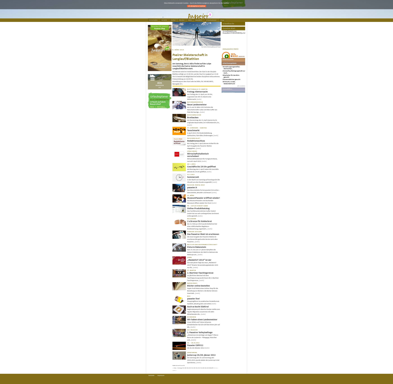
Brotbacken (192, 117)
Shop (222, 20)
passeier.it (192, 187)
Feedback (167, 17)
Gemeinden (153, 20)
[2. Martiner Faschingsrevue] (179, 277)
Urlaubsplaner (211, 20)
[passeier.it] (179, 191)
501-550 (198, 368)
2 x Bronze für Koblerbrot (199, 221)
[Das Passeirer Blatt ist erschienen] (179, 238)
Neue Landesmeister (197, 105)
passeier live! (193, 299)
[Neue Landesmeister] (179, 109)
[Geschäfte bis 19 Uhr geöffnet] (179, 171)
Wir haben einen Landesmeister (202, 319)
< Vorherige (179, 368)
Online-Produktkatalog (198, 208)
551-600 (202, 368)
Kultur (173, 20)
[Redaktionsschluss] (179, 145)
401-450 (189, 368)
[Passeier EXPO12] (179, 349)
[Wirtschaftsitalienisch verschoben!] (179, 158)
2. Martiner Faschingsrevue (200, 273)
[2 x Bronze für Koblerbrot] (179, 225)
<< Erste (174, 368)
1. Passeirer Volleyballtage (199, 332)
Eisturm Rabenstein (196, 247)
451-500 (193, 368)
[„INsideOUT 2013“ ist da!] (179, 264)
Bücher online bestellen (198, 286)
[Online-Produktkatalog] (179, 212)
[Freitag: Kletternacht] (179, 96)
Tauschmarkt (193, 130)
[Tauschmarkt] (179, 134)
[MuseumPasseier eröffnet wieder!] (179, 202)
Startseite (151, 375)
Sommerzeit (193, 177)
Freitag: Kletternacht (197, 92)
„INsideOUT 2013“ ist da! (199, 260)
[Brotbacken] (179, 121)
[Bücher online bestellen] (179, 290)
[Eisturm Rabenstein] (179, 251)
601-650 (207, 368)
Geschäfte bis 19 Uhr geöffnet (201, 167)
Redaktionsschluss (196, 141)
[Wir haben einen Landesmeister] (179, 323)
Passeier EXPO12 (195, 345)
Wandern (198, 20)
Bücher (181, 20)
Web (190, 20)
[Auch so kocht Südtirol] (179, 313)
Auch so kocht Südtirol (198, 307)
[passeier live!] (179, 303)
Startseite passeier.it (155, 17)
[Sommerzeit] (179, 181)
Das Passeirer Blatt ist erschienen (203, 234)
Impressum (160, 375)
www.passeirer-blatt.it (230, 49)
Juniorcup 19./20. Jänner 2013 (201, 355)
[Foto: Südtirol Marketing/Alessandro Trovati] (196, 45)
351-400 (184, 368)
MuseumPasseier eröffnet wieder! (203, 198)
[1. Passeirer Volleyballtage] (179, 336)
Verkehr (164, 20)
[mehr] (199, 99)
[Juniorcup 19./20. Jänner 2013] (179, 359)
